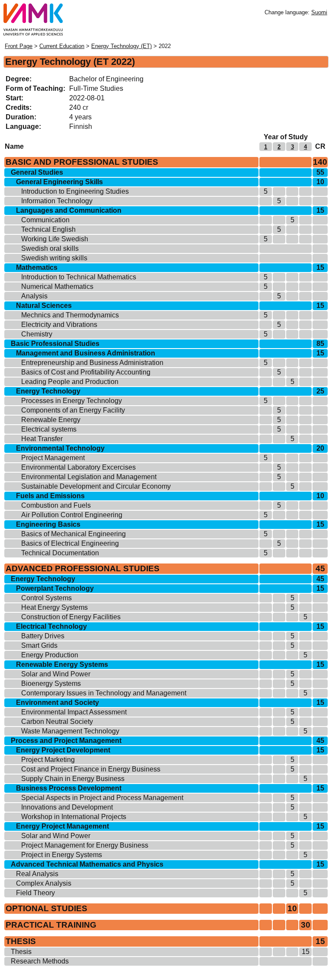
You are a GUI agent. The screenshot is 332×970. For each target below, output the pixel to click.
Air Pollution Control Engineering (71, 515)
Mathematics (36, 267)
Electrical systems (49, 429)
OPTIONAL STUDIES (46, 908)
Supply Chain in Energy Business (72, 778)
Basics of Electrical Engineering (70, 543)
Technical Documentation (60, 553)
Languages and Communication (68, 210)
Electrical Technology (51, 626)
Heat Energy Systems (54, 607)
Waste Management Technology (70, 731)
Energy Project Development (63, 750)
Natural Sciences (44, 305)
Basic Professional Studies (55, 343)
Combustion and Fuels (56, 505)
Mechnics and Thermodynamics (70, 315)
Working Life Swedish (54, 239)
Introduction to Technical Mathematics (78, 277)
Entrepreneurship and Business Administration (92, 362)
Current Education (61, 46)
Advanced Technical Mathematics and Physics (87, 864)
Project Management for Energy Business (84, 845)
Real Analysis (37, 873)
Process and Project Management (66, 740)
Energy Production (49, 655)
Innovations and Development (67, 807)
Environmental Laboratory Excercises (78, 467)
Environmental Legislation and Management (88, 476)
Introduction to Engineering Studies (75, 191)
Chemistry (36, 334)
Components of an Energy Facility (73, 410)
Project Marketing (48, 759)
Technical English (48, 229)
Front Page (18, 46)
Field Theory (35, 892)
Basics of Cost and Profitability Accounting (85, 372)
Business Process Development (68, 788)
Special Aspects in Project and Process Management (102, 797)
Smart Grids (39, 645)
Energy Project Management (62, 826)
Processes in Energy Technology (71, 400)
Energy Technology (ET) (121, 46)
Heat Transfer (42, 438)
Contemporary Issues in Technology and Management (103, 693)
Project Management (53, 457)
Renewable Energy (50, 419)
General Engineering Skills (59, 182)
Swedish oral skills (50, 248)
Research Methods (40, 961)
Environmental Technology (60, 448)
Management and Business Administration (85, 353)
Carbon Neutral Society (57, 721)
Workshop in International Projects (73, 816)
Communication (45, 220)
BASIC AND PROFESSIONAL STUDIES (82, 161)
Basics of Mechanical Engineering (73, 534)
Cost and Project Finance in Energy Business (90, 769)
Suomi (319, 12)
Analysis (34, 296)
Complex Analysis (43, 883)
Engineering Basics (48, 524)
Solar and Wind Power (55, 674)
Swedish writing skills (54, 258)
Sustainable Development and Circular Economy (96, 486)
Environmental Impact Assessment (74, 712)
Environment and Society (57, 702)
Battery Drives (42, 636)
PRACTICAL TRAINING (51, 924)
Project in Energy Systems (61, 854)
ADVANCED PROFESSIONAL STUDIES (83, 568)
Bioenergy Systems (51, 683)
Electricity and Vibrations (59, 324)
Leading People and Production (69, 381)
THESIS (21, 941)
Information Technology (57, 201)
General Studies (37, 172)
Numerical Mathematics (57, 286)
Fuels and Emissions (50, 495)
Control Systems (46, 598)
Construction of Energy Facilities (71, 617)
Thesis (21, 951)
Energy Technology (48, 391)
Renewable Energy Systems (62, 664)
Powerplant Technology (55, 588)
